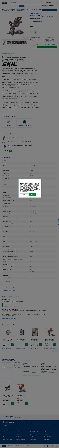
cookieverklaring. (24, 191)
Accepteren (32, 194)
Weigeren (24, 194)
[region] (29, 188)
